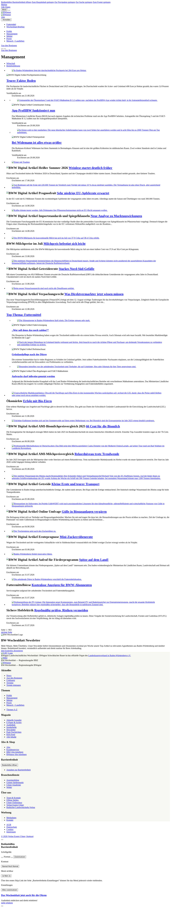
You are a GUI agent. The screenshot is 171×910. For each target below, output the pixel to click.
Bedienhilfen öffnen (9, 765)
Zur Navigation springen (64, 2)
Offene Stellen (12, 800)
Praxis (9, 38)
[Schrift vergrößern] (12, 857)
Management (11, 34)
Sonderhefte (11, 727)
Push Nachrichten (13, 732)
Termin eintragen (13, 685)
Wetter (9, 787)
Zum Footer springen (101, 2)
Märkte (4, 4)
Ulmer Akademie (13, 785)
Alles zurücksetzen (9, 890)
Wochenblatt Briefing (15, 27)
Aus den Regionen (9, 45)
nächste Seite (6, 632)
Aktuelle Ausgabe (14, 720)
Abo (3, 17)
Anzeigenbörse (12, 780)
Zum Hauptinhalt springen (43, 2)
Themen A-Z (11, 710)
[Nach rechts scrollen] (5, 48)
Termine (9, 683)
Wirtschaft (10, 63)
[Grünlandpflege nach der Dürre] (91, 343)
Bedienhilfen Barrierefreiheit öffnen (16, 2)
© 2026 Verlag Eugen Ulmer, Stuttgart (17, 836)
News (8, 675)
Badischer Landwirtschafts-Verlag (20, 807)
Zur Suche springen (84, 2)
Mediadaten (11, 818)
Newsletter (10, 730)
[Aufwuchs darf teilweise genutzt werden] (91, 366)
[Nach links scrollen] (2, 48)
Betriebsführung (13, 66)
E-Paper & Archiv (14, 722)
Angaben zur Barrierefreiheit (18, 770)
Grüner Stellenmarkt (15, 782)
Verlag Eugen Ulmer (15, 805)
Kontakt (9, 820)
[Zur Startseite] (85, 13)
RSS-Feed (10, 734)
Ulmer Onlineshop (14, 802)
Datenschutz (11, 827)
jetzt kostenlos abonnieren (12, 651)
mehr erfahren (7, 903)
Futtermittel (11, 24)
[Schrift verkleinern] (2, 857)
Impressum (11, 832)
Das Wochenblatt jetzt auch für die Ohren (24, 895)
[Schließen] (2, 839)
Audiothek (10, 725)
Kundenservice (12, 749)
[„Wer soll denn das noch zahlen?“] (91, 320)
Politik (9, 31)
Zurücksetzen (19, 857)
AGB (8, 824)
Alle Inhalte (11, 737)
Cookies (9, 829)
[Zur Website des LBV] (7, 653)
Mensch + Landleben (15, 41)
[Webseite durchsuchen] (9, 10)
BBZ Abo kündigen (14, 752)
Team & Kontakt (13, 798)
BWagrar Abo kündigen (16, 754)
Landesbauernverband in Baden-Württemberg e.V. (109, 655)
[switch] (10, 866)
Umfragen (10, 680)
